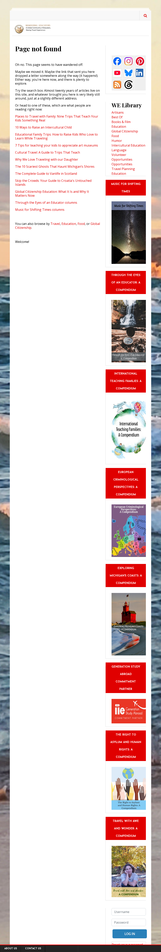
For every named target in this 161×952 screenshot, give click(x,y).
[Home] (33, 29)
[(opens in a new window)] (117, 61)
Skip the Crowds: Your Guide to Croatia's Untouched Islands (53, 182)
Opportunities (122, 164)
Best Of (117, 117)
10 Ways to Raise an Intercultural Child (43, 127)
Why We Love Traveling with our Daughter (46, 159)
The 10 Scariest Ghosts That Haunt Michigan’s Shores (54, 166)
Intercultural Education (128, 145)
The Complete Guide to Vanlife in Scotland (46, 173)
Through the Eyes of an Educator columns (46, 202)
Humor (117, 140)
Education (68, 224)
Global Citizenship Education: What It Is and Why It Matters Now (52, 193)
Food (81, 224)
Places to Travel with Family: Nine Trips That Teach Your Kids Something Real (56, 118)
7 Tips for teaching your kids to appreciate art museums (56, 145)
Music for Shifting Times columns (39, 209)
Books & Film (121, 122)
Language (119, 150)
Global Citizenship (125, 131)
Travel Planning (123, 169)
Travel (55, 224)
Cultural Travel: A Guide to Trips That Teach (47, 152)
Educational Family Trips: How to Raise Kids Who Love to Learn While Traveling (56, 136)
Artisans (118, 112)
